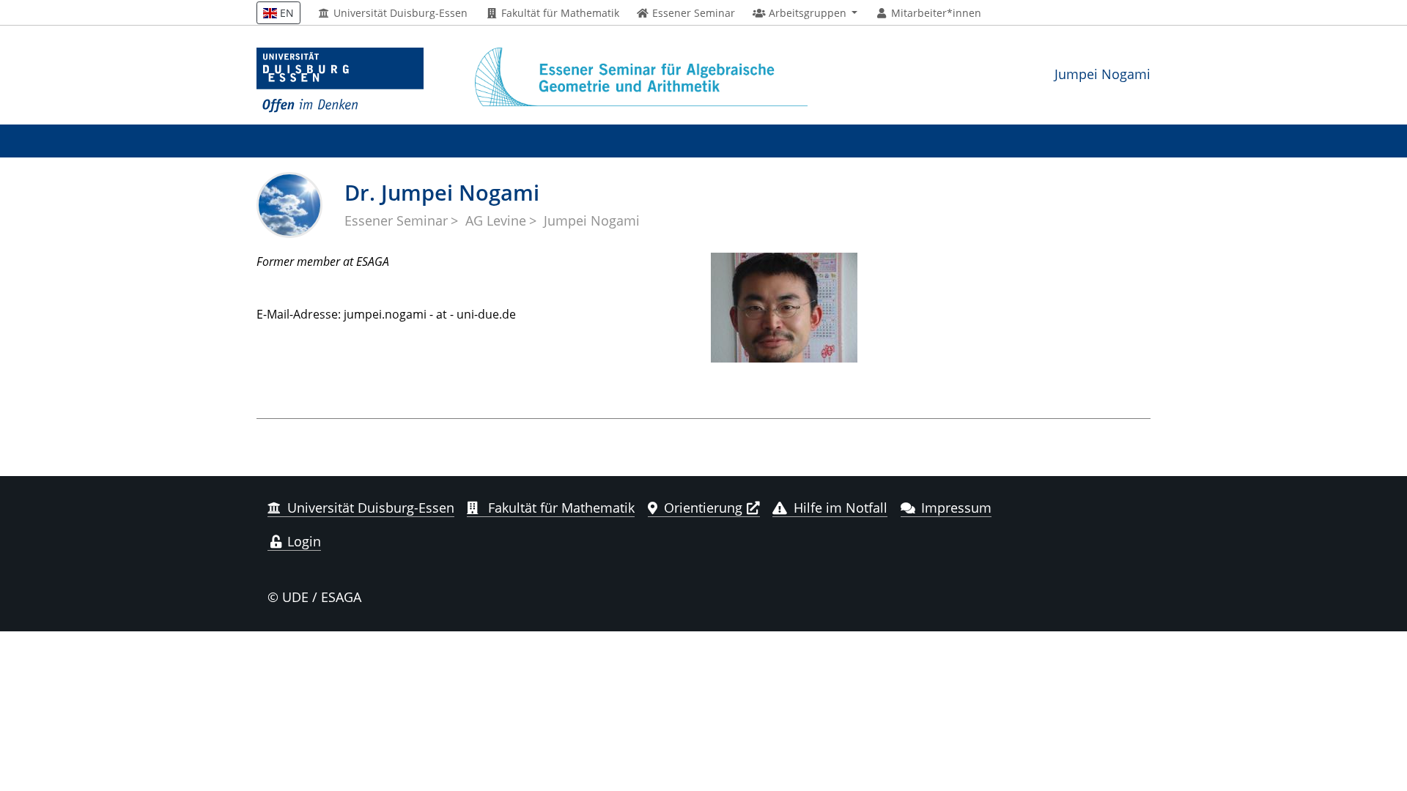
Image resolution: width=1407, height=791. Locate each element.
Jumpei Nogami (1103, 73)
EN (285, 13)
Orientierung (703, 507)
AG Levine (495, 220)
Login (302, 541)
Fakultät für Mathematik (558, 13)
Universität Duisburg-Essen (399, 13)
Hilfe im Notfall (840, 507)
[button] (805, 13)
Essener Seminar (396, 220)
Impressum (956, 507)
